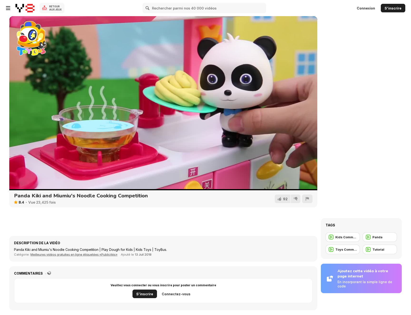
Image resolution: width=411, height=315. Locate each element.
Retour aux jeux (55, 8)
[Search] (147, 8)
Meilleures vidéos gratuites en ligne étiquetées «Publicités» (73, 254)
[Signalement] (307, 199)
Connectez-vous (176, 294)
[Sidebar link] (8, 8)
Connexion (366, 8)
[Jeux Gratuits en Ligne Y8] (25, 8)
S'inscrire (393, 8)
